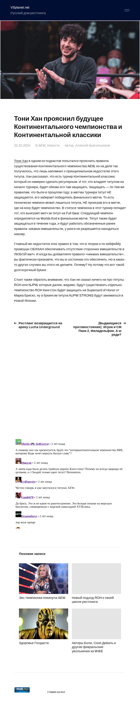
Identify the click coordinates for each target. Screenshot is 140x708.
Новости (53, 145)
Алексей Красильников (92, 145)
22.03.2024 (22, 145)
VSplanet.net (20, 7)
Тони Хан (21, 161)
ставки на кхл (56, 691)
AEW (41, 145)
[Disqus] (70, 385)
